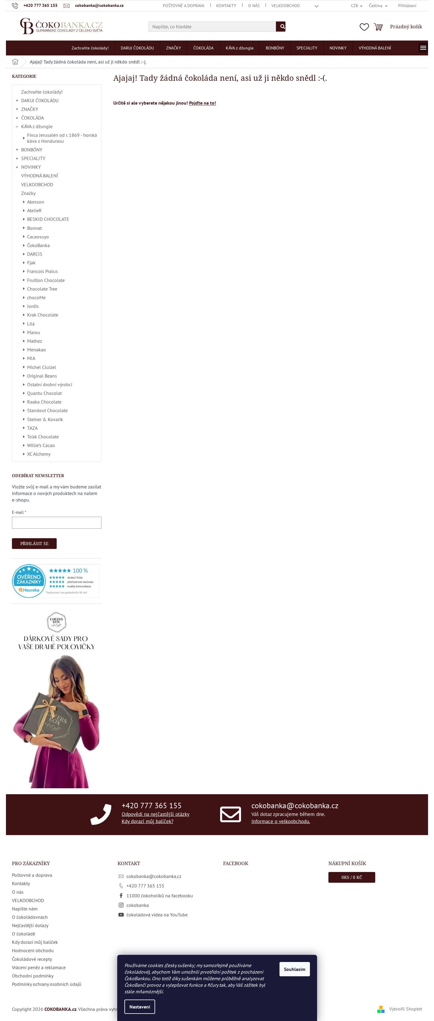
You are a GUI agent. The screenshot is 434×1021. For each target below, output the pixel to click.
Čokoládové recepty (32, 959)
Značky (28, 193)
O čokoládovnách (30, 917)
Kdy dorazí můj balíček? (147, 821)
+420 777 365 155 (152, 805)
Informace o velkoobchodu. (280, 821)
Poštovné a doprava (183, 5)
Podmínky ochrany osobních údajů (46, 984)
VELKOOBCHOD (285, 5)
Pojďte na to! (202, 103)
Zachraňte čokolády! (42, 92)
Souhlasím (294, 969)
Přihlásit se (34, 543)
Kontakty (226, 5)
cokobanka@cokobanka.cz (295, 805)
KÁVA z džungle (36, 126)
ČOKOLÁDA (32, 118)
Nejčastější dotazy (30, 925)
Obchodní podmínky (32, 976)
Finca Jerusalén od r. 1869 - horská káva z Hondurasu (62, 138)
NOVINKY (31, 167)
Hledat (280, 26)
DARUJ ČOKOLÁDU (39, 100)
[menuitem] (90, 48)
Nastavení (139, 1007)
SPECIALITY (33, 158)
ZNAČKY (29, 109)
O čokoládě (23, 934)
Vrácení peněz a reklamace (39, 967)
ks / (352, 877)
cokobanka (137, 905)
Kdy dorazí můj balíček (35, 942)
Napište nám (25, 909)
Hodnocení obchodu (33, 950)
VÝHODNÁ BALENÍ (39, 176)
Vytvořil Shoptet (405, 1009)
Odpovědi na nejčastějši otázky (155, 814)
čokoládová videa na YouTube (157, 915)
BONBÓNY (31, 150)
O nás (254, 5)
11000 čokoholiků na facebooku (159, 896)
